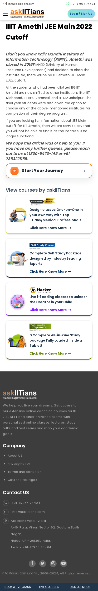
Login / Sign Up (81, 14)
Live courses (49, 587)
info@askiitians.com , (21, 573)
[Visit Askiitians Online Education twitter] (42, 563)
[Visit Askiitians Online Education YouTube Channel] (63, 563)
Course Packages (22, 480)
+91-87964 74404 (82, 4)
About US (15, 455)
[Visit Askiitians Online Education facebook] (32, 563)
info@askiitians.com (21, 4)
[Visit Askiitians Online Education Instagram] (53, 563)
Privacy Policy (18, 463)
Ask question (80, 587)
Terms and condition (24, 471)
